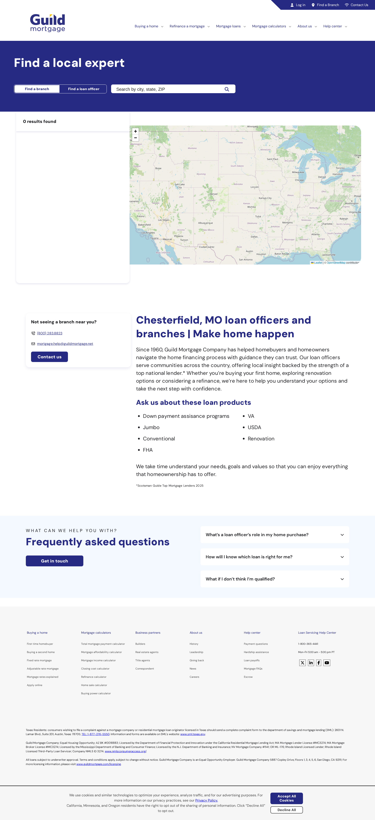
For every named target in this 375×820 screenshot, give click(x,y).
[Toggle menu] (162, 26)
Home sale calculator (94, 685)
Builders (140, 644)
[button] (135, 131)
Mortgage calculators (269, 26)
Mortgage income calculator (98, 660)
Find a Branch (328, 5)
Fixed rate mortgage (39, 660)
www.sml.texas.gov (192, 734)
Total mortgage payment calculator (103, 644)
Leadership (196, 652)
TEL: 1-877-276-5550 (95, 734)
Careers (194, 677)
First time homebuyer (40, 644)
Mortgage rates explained (42, 677)
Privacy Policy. (206, 800)
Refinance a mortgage (187, 26)
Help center (332, 26)
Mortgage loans (228, 26)
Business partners (147, 633)
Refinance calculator (93, 677)
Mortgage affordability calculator (101, 652)
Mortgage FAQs (253, 668)
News (193, 668)
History (194, 644)
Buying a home (146, 26)
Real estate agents (146, 652)
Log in (300, 5)
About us (305, 26)
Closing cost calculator (95, 668)
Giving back (197, 660)
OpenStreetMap (336, 262)
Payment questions (256, 644)
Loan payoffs (252, 660)
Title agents (142, 660)
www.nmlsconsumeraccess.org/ (125, 751)
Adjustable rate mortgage (43, 668)
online (38, 685)
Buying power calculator (96, 693)
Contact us (50, 357)
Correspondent (144, 668)
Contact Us (359, 5)
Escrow (248, 677)
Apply (30, 685)
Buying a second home (41, 652)
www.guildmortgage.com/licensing (98, 764)
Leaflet (318, 262)
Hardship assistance (256, 652)
